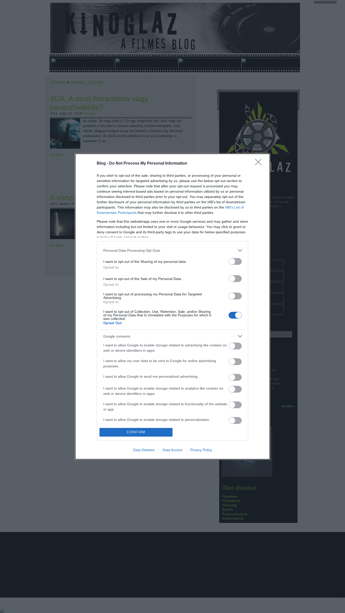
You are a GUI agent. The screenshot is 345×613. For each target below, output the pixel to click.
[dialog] (172, 306)
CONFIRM (136, 432)
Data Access (172, 450)
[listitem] (172, 250)
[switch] (235, 261)
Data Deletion (144, 450)
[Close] (260, 163)
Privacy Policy (201, 450)
